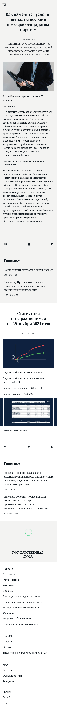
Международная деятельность (21, 607)
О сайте (7, 646)
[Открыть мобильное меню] (52, 5)
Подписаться (10, 641)
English (7, 691)
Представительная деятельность (22, 601)
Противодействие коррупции (20, 623)
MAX (5, 664)
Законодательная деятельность (22, 596)
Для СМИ (8, 635)
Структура (9, 574)
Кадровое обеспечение (17, 618)
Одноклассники (12, 675)
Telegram (8, 681)
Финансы (8, 612)
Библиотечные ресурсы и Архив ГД (24, 652)
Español (7, 697)
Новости (8, 568)
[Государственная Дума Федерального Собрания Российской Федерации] (4, 5)
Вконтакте (9, 670)
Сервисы (8, 590)
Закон (6, 96)
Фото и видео (11, 579)
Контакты (8, 585)
